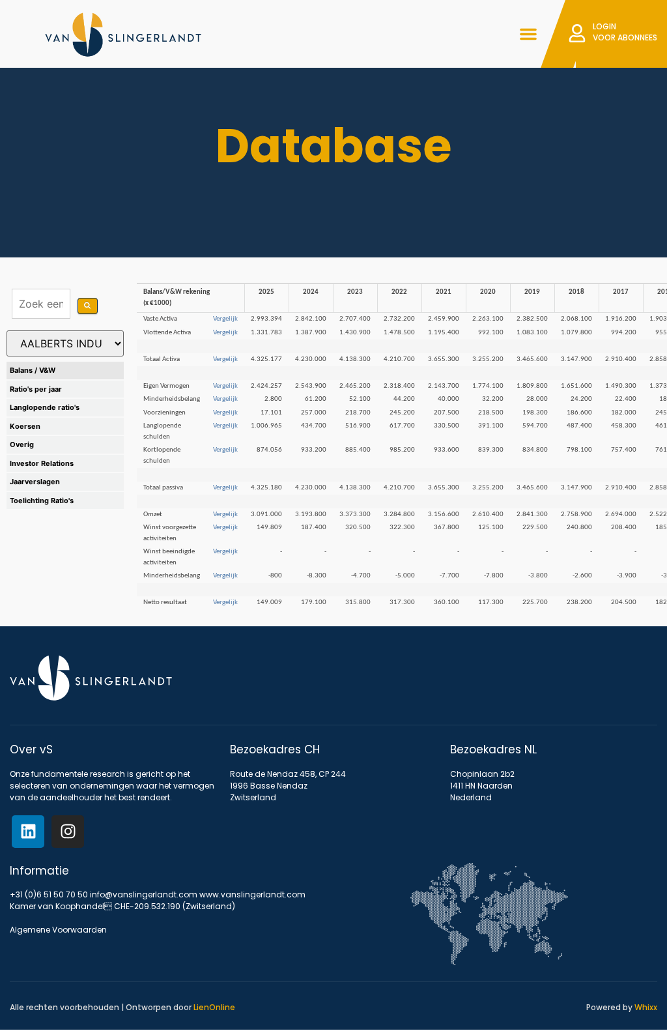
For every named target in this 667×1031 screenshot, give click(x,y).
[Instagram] (67, 831)
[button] (528, 34)
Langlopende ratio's (44, 407)
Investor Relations (42, 463)
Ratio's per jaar (36, 389)
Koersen (25, 426)
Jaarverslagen (35, 481)
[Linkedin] (28, 831)
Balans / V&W (32, 370)
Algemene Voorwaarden (58, 929)
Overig (22, 444)
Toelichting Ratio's (42, 500)
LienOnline (214, 1007)
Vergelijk (225, 319)
